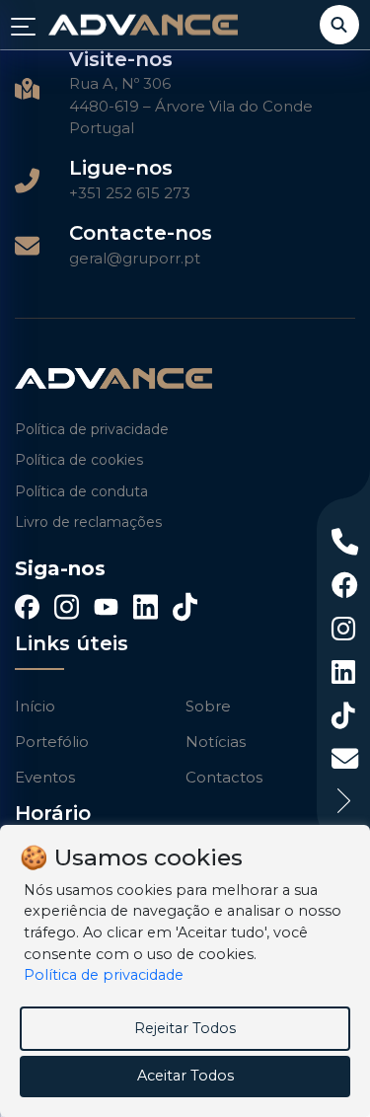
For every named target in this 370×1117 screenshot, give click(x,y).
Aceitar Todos (185, 1075)
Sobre (208, 706)
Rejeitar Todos (185, 1028)
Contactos (223, 777)
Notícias (215, 741)
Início (35, 706)
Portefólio (52, 741)
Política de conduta (81, 491)
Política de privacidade (92, 429)
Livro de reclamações (88, 522)
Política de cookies (79, 460)
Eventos (45, 777)
